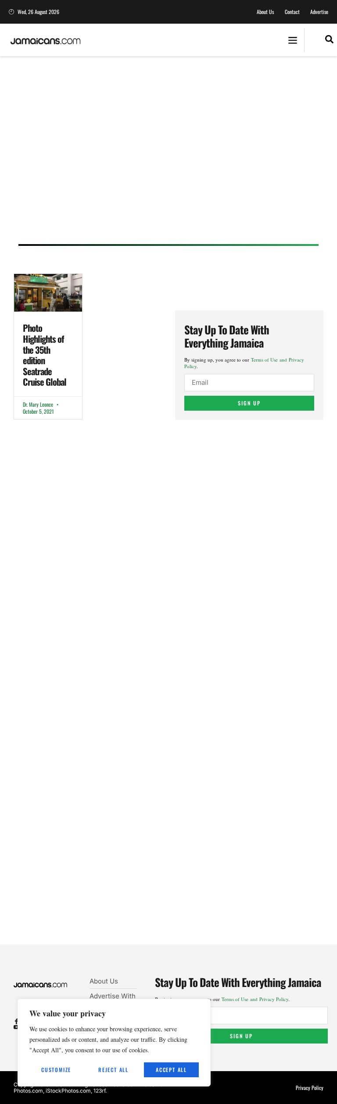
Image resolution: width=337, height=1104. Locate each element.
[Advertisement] (168, 158)
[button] (292, 40)
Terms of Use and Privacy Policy (255, 999)
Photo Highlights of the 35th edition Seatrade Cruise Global (44, 354)
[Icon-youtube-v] (16, 1027)
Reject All (113, 1069)
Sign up (249, 403)
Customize (56, 1069)
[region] (114, 1042)
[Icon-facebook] (16, 1021)
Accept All (171, 1069)
